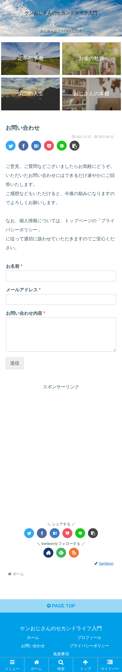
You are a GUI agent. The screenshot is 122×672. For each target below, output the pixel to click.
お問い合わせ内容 (25, 313)
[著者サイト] (48, 553)
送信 (14, 363)
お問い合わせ (33, 645)
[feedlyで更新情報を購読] (61, 553)
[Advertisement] (61, 452)
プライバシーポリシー (89, 645)
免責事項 (61, 654)
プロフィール (89, 637)
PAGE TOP (63, 605)
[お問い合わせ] (36, 146)
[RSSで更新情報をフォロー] (74, 553)
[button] (110, 532)
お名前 (14, 266)
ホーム (33, 637)
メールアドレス (23, 289)
